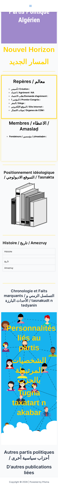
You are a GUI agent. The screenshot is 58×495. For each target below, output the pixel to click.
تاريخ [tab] (6, 261)
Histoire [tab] (8, 251)
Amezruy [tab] (8, 268)
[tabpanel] (29, 256)
